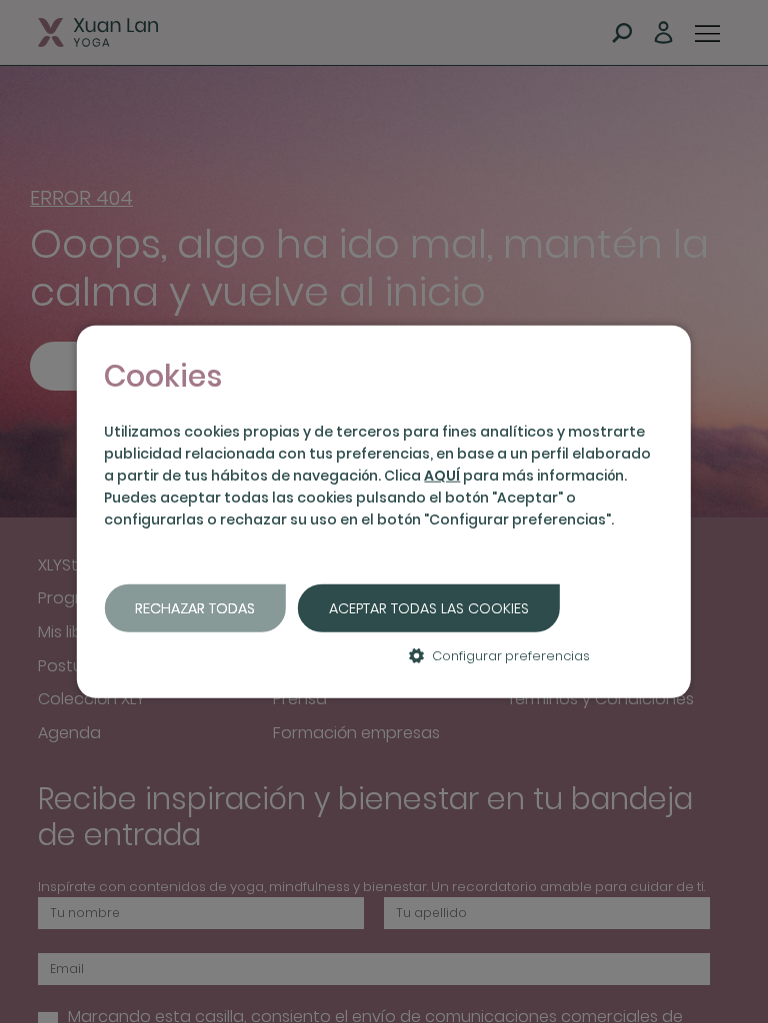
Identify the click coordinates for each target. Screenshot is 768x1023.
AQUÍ (442, 476)
